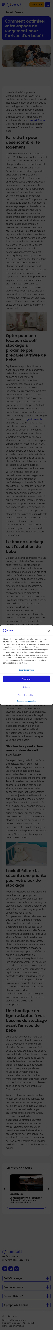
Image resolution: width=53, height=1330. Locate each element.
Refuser (26, 687)
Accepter (26, 679)
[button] (48, 631)
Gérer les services (26, 670)
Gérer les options (26, 695)
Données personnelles (26, 701)
